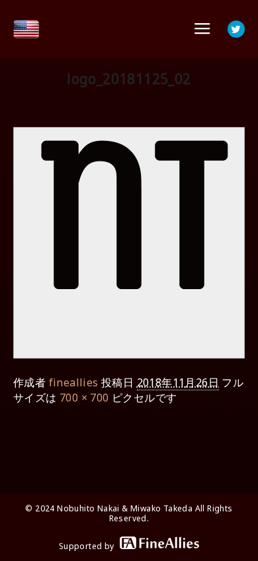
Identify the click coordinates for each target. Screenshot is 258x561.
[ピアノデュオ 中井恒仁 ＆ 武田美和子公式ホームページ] (26, 29)
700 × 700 (84, 397)
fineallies (74, 382)
